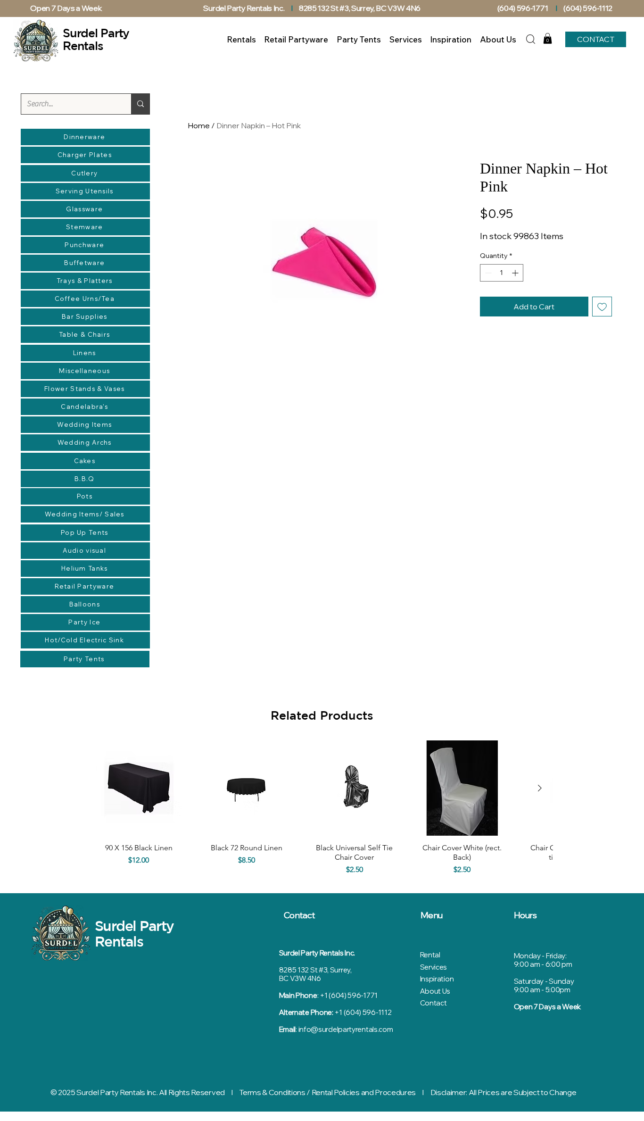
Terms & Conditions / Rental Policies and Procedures (327, 1092)
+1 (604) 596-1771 (349, 995)
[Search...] (140, 104)
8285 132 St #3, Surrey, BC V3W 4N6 (360, 8)
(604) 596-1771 (522, 8)
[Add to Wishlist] (602, 306)
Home (199, 125)
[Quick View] (139, 788)
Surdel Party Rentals (134, 933)
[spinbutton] (501, 273)
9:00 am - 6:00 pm (543, 964)
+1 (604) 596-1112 (362, 1012)
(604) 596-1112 (588, 8)
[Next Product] (539, 788)
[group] (322, 810)
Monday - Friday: (540, 955)
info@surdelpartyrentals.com (345, 1029)
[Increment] (516, 273)
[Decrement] (487, 273)
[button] (547, 38)
